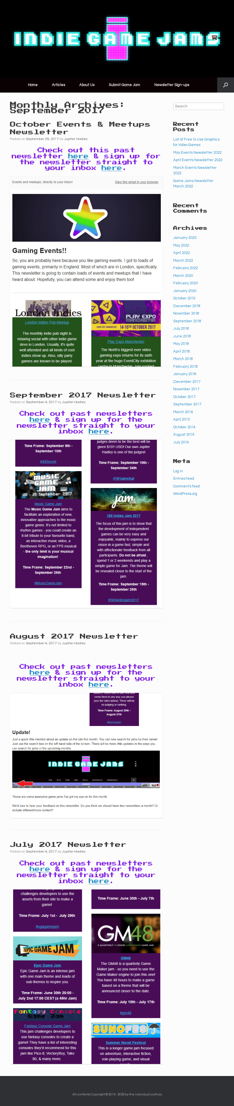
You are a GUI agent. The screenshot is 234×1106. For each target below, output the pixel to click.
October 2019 (184, 298)
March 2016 (183, 412)
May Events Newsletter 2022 (197, 153)
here (78, 156)
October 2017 (184, 397)
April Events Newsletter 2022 (197, 160)
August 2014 (183, 435)
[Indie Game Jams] (117, 39)
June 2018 (182, 336)
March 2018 (183, 359)
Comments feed (186, 486)
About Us (86, 85)
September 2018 (187, 321)
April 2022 (181, 253)
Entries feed (183, 479)
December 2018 (186, 306)
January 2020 (184, 291)
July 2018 (181, 329)
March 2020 (183, 276)
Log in (178, 471)
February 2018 (185, 367)
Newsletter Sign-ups (171, 85)
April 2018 (181, 351)
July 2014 (181, 442)
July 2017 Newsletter (68, 845)
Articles (58, 85)
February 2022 (185, 268)
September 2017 (187, 404)
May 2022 (181, 245)
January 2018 (184, 374)
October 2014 (184, 427)
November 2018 (186, 313)
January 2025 (184, 238)
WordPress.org (185, 494)
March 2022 (183, 261)
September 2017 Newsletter (83, 395)
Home (33, 85)
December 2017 (186, 382)
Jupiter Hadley (76, 139)
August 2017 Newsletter (74, 636)
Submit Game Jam (124, 85)
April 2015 (181, 419)
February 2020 (185, 283)
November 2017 (186, 389)
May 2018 (181, 344)
